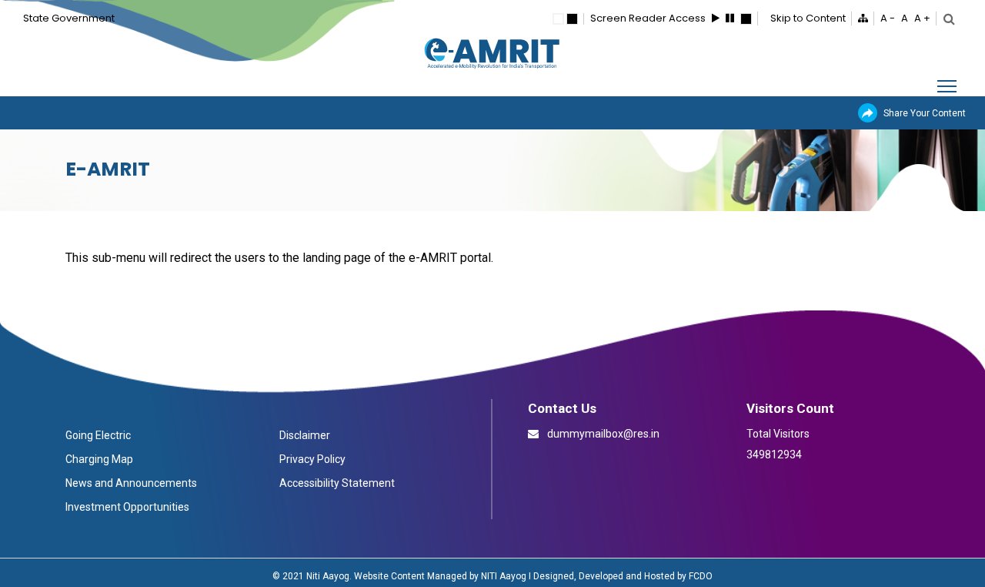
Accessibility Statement (337, 483)
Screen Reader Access (648, 18)
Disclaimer (304, 435)
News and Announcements (131, 483)
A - (887, 18)
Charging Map (99, 459)
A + (922, 18)
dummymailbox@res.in (602, 434)
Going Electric (98, 435)
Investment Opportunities (127, 507)
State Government (69, 18)
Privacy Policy (312, 459)
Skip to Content (808, 18)
